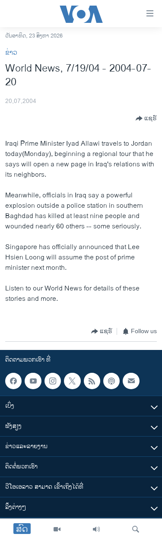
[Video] (57, 529)
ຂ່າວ (11, 53)
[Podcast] (111, 381)
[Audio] (96, 529)
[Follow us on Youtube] (33, 381)
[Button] (146, 118)
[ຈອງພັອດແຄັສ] (131, 381)
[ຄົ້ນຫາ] (136, 529)
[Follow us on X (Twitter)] (72, 381)
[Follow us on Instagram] (52, 381)
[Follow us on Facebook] (13, 381)
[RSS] (92, 381)
